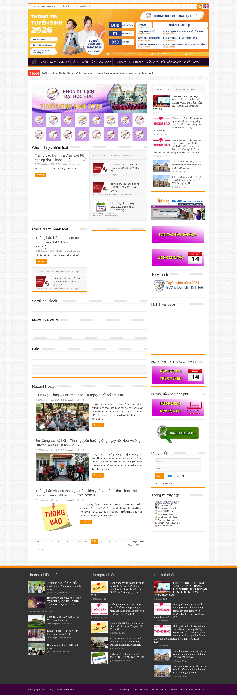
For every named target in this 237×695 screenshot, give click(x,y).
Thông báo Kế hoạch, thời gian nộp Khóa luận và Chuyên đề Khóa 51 (127, 626)
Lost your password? (164, 483)
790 (137, 545)
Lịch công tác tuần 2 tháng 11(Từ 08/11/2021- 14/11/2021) (127, 655)
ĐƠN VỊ (63, 62)
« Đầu (36, 541)
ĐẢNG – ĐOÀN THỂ (82, 62)
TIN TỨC (119, 62)
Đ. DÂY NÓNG (191, 62)
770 (122, 541)
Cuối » (42, 549)
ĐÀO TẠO (104, 62)
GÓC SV (151, 62)
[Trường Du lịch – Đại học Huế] (118, 33)
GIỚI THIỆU (47, 62)
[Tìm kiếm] (199, 6)
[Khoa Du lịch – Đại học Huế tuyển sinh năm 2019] (36, 635)
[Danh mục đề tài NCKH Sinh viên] (36, 649)
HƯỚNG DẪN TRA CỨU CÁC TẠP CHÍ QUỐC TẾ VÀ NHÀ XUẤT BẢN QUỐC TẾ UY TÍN (64, 603)
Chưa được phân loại (50, 147)
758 (79, 541)
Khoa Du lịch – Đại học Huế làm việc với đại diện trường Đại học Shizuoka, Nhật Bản (125, 641)
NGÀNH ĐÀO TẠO (82, 6)
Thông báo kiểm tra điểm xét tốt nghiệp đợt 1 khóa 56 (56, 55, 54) (58, 242)
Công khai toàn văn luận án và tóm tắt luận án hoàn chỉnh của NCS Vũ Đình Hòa (186, 164)
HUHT (34, 61)
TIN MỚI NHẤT (161, 89)
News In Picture (45, 320)
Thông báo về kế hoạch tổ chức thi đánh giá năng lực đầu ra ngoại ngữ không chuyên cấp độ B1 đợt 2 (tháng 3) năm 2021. (117, 589)
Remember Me (178, 476)
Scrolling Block (44, 301)
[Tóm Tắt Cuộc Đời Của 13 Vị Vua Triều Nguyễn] (36, 621)
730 (51, 541)
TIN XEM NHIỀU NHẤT (185, 89)
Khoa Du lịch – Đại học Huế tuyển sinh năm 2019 (62, 632)
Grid (35, 349)
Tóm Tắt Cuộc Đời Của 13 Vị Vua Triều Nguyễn (63, 618)
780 (130, 545)
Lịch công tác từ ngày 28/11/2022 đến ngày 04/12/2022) (122, 207)
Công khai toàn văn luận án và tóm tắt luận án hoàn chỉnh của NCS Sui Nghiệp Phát (186, 180)
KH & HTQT (135, 62)
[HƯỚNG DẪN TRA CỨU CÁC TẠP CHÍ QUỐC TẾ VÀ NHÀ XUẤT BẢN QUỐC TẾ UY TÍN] (36, 602)
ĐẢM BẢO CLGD (170, 62)
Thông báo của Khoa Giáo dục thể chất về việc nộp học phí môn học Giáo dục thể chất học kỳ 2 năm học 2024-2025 (127, 609)
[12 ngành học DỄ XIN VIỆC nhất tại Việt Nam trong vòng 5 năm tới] (36, 587)
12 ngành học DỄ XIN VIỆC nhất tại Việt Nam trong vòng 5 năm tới (64, 585)
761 (102, 541)
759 (86, 541)
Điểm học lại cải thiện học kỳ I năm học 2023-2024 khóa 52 (126, 168)
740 (58, 541)
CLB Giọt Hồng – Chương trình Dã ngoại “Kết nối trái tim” (80, 395)
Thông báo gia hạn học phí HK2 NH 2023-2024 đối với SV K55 (125, 187)
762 (109, 541)
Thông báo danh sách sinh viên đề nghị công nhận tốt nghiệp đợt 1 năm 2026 (78, 73)
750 (66, 541)
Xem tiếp (40, 175)
